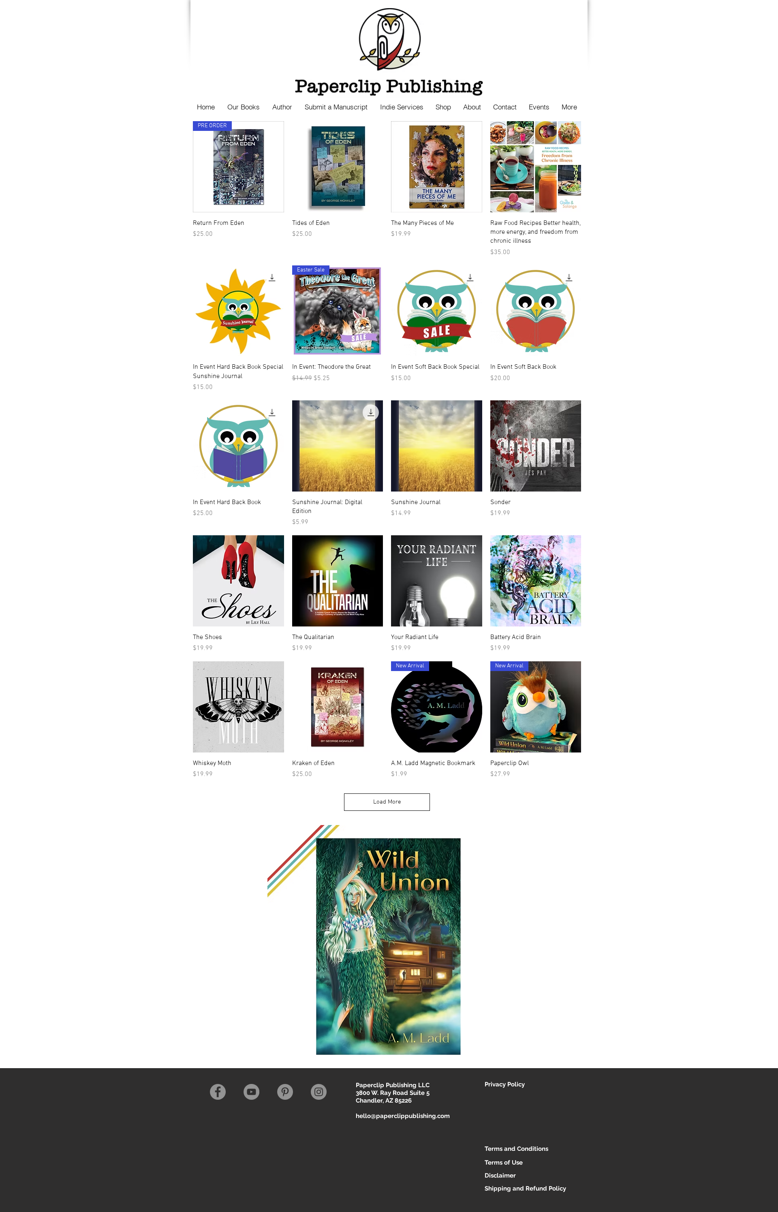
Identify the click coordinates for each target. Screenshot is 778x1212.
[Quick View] (337, 166)
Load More (387, 802)
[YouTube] (251, 1092)
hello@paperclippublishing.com (403, 1116)
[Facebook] (218, 1092)
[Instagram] (319, 1092)
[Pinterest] (285, 1092)
